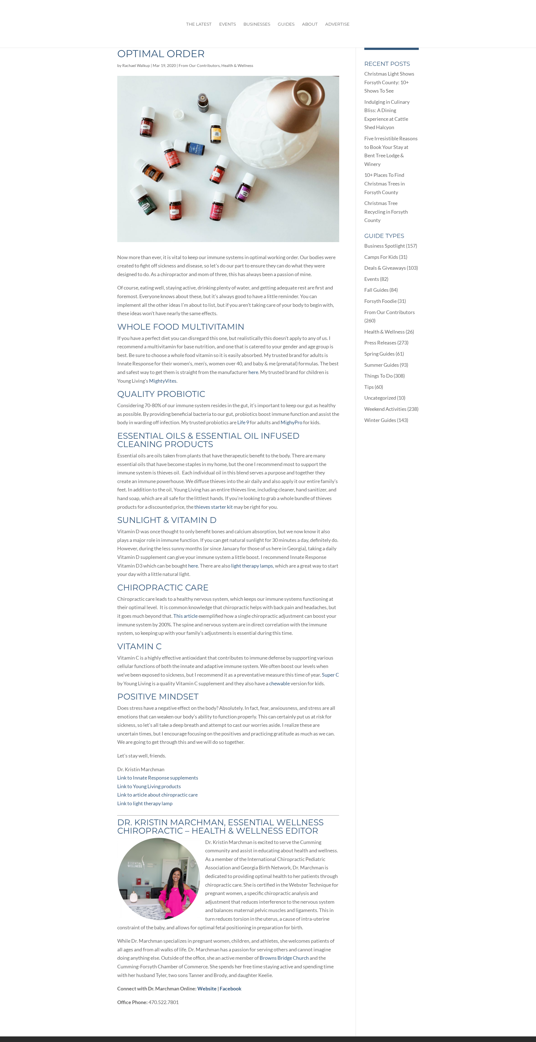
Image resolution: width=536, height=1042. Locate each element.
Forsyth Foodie (380, 301)
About (310, 24)
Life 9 (243, 422)
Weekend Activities (385, 409)
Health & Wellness (237, 65)
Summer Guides (381, 365)
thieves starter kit (213, 507)
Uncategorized (380, 398)
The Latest (199, 24)
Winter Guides (380, 420)
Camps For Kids (381, 257)
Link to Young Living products (149, 786)
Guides (286, 24)
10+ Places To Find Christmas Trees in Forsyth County (384, 183)
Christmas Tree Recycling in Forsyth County (386, 211)
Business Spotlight (384, 246)
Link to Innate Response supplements (157, 778)
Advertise (337, 24)
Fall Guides (376, 290)
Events (227, 24)
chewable (279, 683)
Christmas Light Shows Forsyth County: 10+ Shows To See (389, 82)
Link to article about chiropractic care (157, 795)
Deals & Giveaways (385, 268)
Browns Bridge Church (284, 958)
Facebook (230, 988)
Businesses (256, 24)
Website (207, 988)
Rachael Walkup (136, 65)
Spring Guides (379, 354)
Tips (369, 387)
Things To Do (378, 376)
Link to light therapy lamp (145, 803)
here (253, 372)
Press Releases (380, 342)
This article (185, 616)
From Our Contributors (199, 65)
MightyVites (162, 381)
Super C (330, 675)
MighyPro (291, 422)
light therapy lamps (252, 566)
